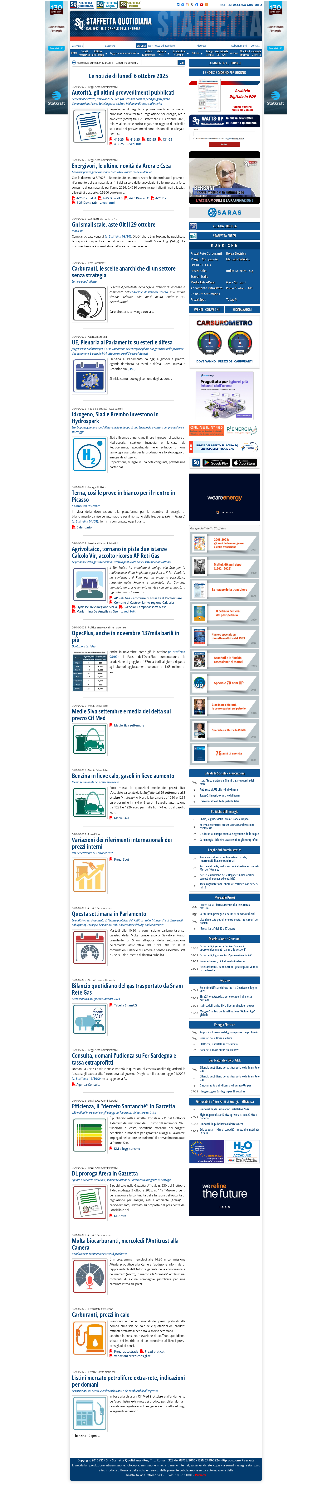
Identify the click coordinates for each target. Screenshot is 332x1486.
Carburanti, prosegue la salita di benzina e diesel (227, 914)
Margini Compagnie (204, 259)
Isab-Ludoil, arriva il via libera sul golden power (227, 1005)
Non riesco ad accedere (161, 45)
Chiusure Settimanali (205, 294)
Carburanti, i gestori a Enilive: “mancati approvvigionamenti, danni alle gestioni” (223, 948)
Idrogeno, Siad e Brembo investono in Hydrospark (115, 417)
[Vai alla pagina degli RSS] (206, 4)
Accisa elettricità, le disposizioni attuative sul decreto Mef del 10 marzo (229, 868)
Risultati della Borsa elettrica (216, 1038)
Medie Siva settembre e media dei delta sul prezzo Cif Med (121, 714)
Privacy (200, 1475)
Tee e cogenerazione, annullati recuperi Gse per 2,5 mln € (229, 885)
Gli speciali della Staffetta (208, 528)
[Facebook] (196, 4)
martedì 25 (83, 62)
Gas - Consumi (236, 282)
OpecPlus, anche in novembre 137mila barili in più (125, 636)
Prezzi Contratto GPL (239, 288)
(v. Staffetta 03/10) (118, 236)
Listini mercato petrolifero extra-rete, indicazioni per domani (128, 1380)
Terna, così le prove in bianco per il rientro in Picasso (123, 495)
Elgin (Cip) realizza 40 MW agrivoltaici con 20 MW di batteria (229, 1116)
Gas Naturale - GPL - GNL (225, 1060)
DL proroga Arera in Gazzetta (105, 1173)
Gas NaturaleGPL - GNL (221, 53)
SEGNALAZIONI (242, 309)
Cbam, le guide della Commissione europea (224, 819)
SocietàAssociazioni (84, 53)
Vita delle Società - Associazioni (225, 773)
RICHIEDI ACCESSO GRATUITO (240, 5)
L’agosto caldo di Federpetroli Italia (219, 801)
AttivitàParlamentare (148, 53)
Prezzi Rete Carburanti (206, 254)
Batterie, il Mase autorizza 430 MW (219, 1050)
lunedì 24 (95, 62)
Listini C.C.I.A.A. (201, 265)
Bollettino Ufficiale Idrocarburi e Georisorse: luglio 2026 (228, 989)
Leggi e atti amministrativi (123, 53)
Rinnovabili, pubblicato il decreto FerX (221, 1124)
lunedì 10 (121, 62)
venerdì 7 (133, 62)
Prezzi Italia (199, 271)
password (110, 45)
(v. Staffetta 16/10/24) (87, 1079)
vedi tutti (135, 144)
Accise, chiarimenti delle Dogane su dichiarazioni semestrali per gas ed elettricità (227, 876)
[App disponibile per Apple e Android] (224, 463)
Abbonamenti (239, 45)
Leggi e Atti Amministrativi (224, 850)
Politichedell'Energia (98, 53)
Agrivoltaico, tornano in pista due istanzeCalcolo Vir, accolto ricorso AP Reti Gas (119, 552)
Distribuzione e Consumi (224, 938)
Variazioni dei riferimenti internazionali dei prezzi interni (122, 842)
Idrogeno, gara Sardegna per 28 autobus (222, 1091)
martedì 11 (108, 62)
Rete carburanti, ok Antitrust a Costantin (222, 961)
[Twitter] (191, 4)
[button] (74, 62)
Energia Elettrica (224, 1024)
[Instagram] (187, 4)
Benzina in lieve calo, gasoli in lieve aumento (123, 775)
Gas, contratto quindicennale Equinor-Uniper (225, 1085)
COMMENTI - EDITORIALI (224, 62)
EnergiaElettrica (210, 53)
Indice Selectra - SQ (239, 271)
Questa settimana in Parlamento (109, 913)
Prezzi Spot (198, 299)
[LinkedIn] (178, 4)
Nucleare (234, 53)
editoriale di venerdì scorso (149, 292)
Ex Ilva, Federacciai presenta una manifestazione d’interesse (227, 826)
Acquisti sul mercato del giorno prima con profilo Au (229, 1032)
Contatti (255, 45)
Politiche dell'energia (224, 811)
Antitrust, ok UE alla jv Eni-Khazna (219, 789)
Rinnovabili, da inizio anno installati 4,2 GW (224, 1109)
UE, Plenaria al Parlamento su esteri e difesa (122, 342)
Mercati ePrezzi (161, 53)
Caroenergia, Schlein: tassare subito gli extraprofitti (229, 840)
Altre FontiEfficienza (245, 53)
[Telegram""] (182, 4)
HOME (74, 53)
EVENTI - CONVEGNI (207, 309)
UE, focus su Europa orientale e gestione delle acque (229, 834)
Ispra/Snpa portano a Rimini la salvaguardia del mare (227, 782)
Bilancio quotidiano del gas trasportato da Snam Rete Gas (127, 988)
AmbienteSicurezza (256, 53)
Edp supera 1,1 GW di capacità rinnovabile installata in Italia (229, 1131)
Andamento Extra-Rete (206, 288)
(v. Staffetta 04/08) (85, 521)
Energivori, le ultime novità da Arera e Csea (121, 165)
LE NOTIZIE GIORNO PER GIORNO (224, 72)
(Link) (131, 369)
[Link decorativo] (208, 95)
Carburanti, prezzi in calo (100, 1314)
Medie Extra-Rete (203, 282)
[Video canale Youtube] (201, 4)
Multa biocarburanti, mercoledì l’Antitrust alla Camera (125, 1243)
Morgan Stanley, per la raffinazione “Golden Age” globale (227, 1013)
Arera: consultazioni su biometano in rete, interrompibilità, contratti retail (223, 859)
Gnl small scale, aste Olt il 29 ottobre (113, 224)
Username (77, 45)
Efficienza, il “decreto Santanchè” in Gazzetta (123, 1106)
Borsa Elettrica (236, 254)
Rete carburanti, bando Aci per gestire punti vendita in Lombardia (229, 968)
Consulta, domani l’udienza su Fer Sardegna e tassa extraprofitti (124, 1058)
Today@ (231, 299)
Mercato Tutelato (238, 259)
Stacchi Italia (199, 277)
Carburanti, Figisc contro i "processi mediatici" (226, 955)
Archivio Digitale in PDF (242, 98)
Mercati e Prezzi (225, 897)
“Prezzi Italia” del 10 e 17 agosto (217, 928)
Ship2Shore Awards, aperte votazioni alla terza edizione (226, 998)
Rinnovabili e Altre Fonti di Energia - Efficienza (224, 1101)
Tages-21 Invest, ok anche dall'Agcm (220, 795)
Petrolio (195, 53)
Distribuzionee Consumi (179, 53)
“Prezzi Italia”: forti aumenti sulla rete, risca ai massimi (225, 906)
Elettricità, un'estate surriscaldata (219, 1044)
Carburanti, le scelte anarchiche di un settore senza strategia (124, 271)
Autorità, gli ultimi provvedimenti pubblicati (123, 92)
